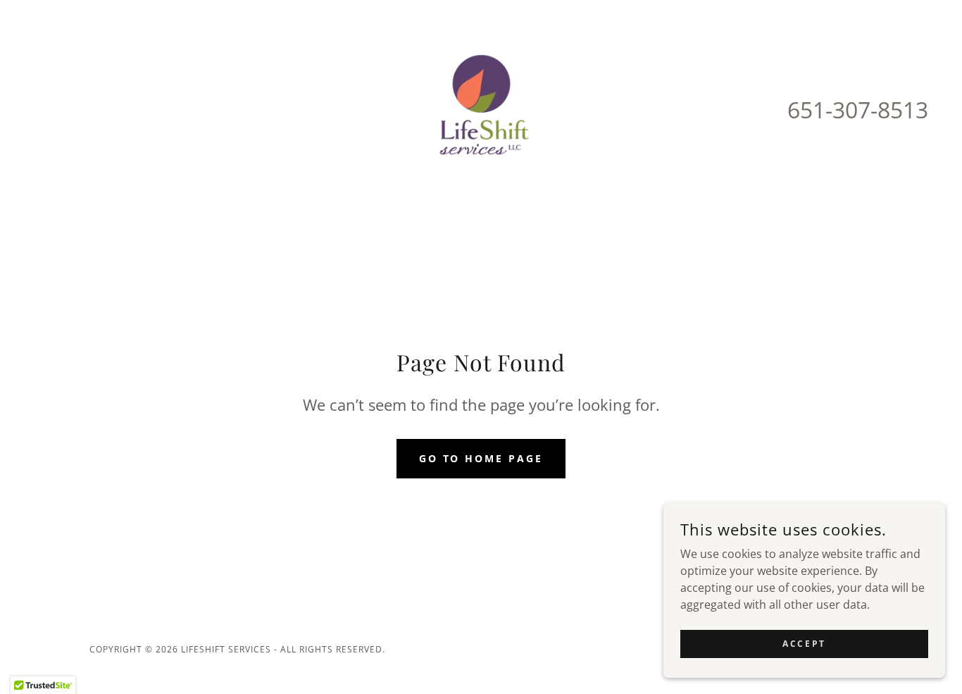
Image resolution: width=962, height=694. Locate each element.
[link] (481, 108)
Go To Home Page (481, 458)
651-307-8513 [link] (857, 109)
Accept (803, 644)
